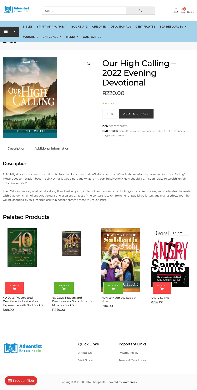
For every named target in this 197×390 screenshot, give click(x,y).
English (158, 130)
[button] (88, 63)
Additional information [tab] (52, 148)
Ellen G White (116, 135)
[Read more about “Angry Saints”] (162, 288)
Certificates (145, 26)
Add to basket (136, 114)
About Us (85, 353)
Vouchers (30, 36)
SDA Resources (171, 26)
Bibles (28, 26)
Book (122, 130)
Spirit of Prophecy (52, 26)
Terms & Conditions (132, 360)
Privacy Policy (128, 353)
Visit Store (85, 360)
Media (70, 36)
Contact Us (92, 36)
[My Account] (176, 10)
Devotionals (121, 26)
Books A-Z (79, 26)
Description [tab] (16, 148)
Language (50, 36)
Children (99, 26)
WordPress (130, 382)
